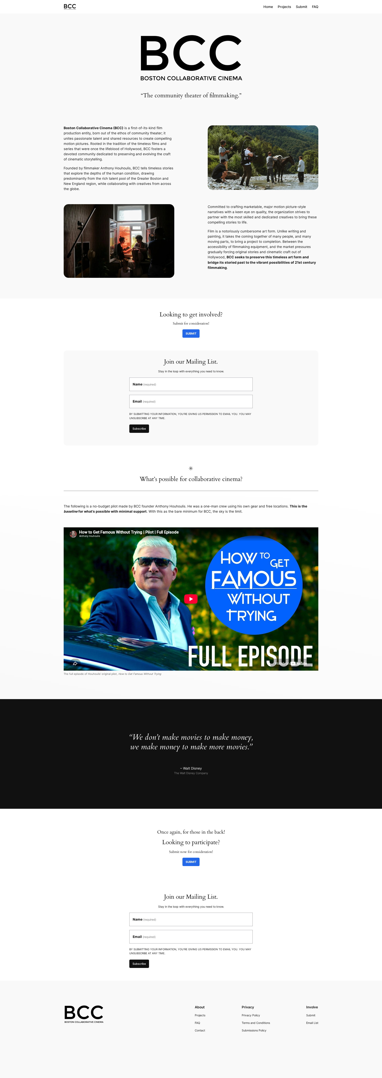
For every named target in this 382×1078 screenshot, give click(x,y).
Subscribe (139, 428)
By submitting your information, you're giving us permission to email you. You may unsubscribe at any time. (190, 415)
